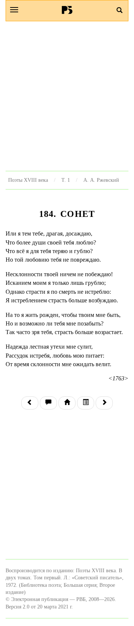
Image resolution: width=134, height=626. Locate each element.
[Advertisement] (67, 96)
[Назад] (29, 402)
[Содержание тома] (67, 402)
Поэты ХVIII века (28, 180)
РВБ (67, 9)
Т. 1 (65, 180)
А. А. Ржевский (101, 180)
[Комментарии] (48, 402)
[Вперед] (104, 402)
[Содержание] (85, 402)
